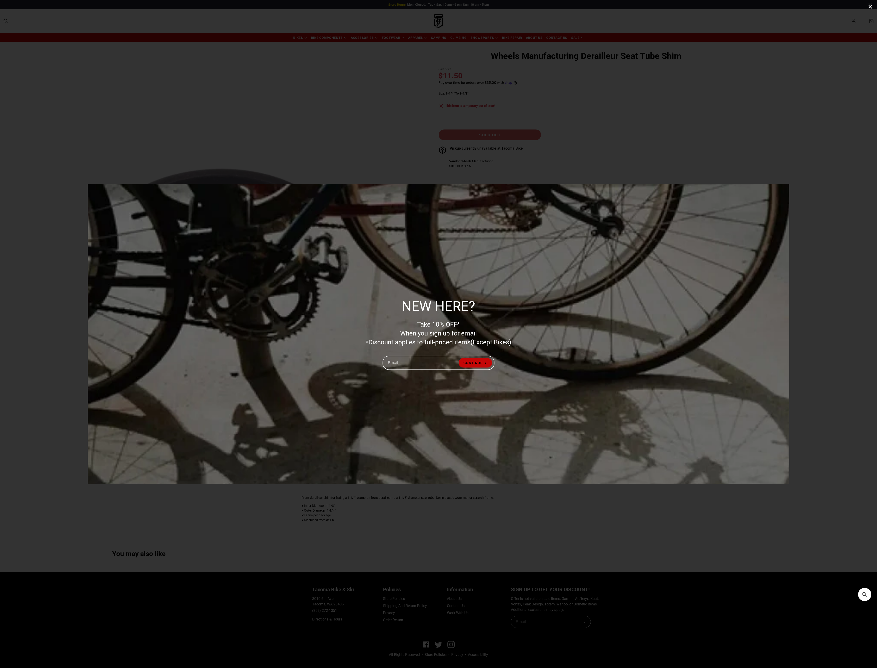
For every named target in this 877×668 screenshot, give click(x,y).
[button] (864, 594)
